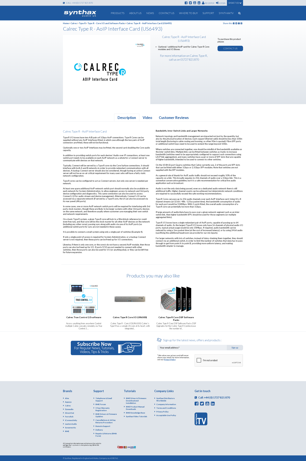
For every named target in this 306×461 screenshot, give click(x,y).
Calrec (74, 23)
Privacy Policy (170, 359)
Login (222, 3)
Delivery (99, 430)
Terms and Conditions (166, 408)
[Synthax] (80, 13)
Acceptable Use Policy (166, 415)
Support (208, 13)
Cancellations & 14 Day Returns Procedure (105, 421)
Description (126, 117)
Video (147, 117)
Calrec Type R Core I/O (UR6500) (130, 317)
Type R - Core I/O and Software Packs (106, 23)
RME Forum (100, 404)
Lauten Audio (71, 424)
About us (135, 13)
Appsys (68, 402)
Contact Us (166, 13)
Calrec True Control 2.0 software (83, 317)
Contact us (230, 48)
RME (67, 431)
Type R (82, 23)
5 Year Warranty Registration (102, 409)
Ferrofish (69, 416)
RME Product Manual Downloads (135, 408)
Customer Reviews (174, 117)
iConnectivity (71, 420)
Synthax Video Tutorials (136, 416)
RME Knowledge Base (135, 413)
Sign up (235, 347)
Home (66, 23)
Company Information (166, 404)
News (150, 13)
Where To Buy (188, 13)
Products (117, 13)
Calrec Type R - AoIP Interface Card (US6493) (149, 23)
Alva (67, 398)
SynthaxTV (226, 13)
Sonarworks (70, 427)
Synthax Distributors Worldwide (165, 399)
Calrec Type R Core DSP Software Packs (176, 318)
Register (209, 3)
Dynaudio (69, 409)
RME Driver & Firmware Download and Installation (136, 400)
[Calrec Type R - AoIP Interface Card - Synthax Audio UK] (140, 45)
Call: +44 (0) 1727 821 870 (79, 3)
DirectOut (69, 413)
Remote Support (102, 426)
